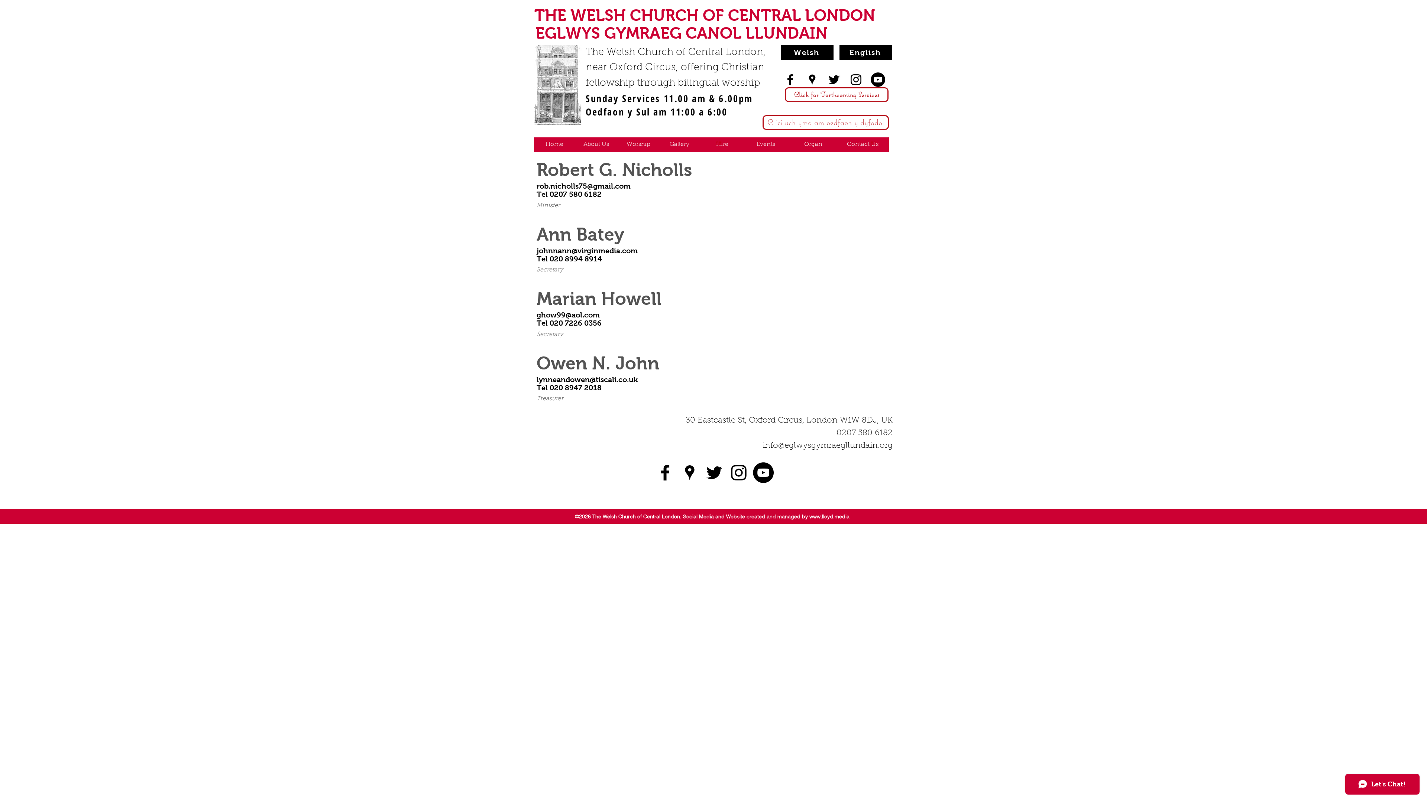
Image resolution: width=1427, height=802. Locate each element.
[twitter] (834, 79)
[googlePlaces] (812, 79)
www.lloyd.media (829, 516)
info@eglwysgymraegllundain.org (828, 446)
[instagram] (856, 79)
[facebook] (790, 79)
